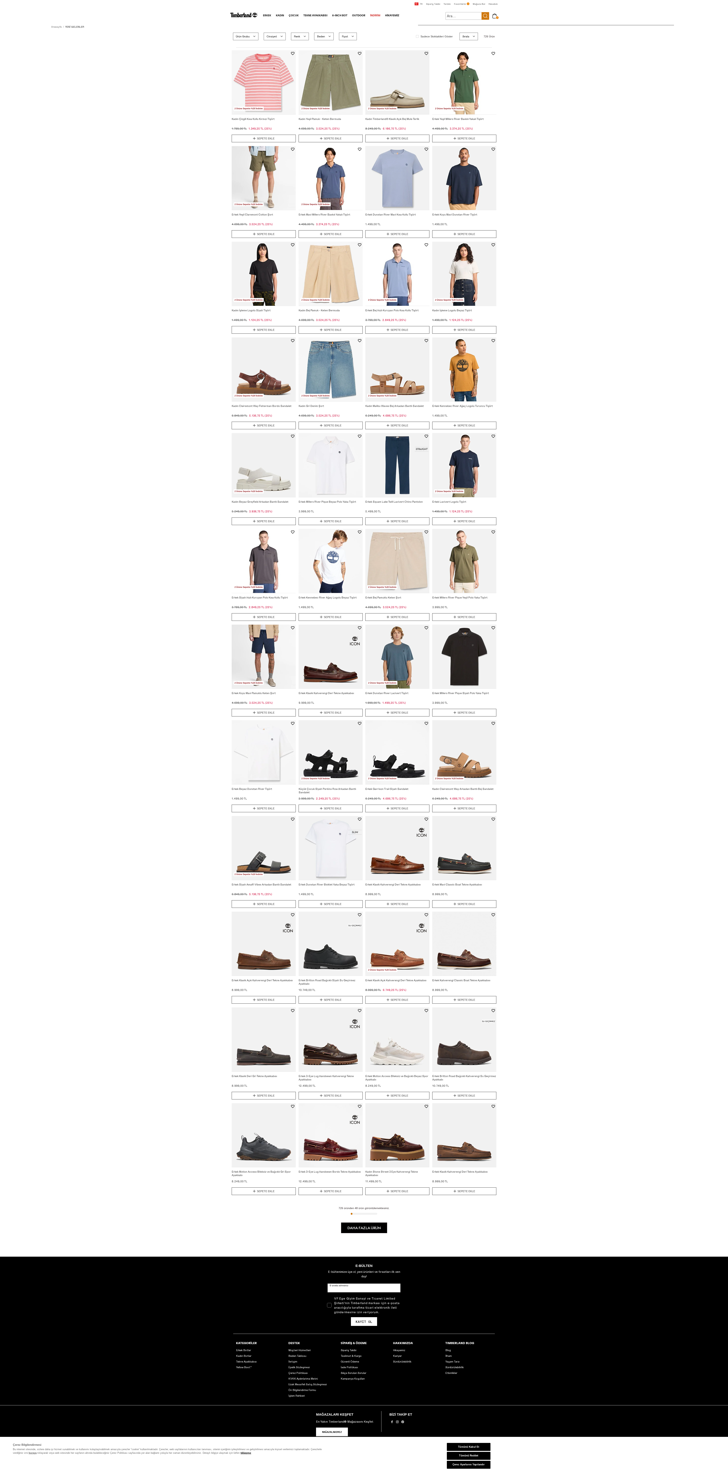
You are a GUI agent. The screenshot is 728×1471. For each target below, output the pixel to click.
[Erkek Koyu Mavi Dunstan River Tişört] (464, 178)
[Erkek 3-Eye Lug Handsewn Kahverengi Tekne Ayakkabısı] (331, 1039)
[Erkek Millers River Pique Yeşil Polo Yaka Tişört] (464, 561)
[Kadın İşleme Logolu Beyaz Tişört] (464, 274)
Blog (448, 1350)
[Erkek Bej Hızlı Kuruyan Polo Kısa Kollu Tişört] (397, 274)
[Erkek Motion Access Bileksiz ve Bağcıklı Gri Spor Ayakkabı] (264, 1135)
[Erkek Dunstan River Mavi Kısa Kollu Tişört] (397, 178)
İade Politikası (349, 1367)
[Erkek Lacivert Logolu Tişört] (464, 465)
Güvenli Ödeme (350, 1361)
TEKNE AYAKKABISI (315, 15)
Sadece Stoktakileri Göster (436, 36)
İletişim (292, 1361)
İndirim (375, 15)
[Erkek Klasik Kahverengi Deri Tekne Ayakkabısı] (331, 657)
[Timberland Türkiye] (244, 16)
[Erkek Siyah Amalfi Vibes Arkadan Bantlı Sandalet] (264, 848)
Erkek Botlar (243, 1350)
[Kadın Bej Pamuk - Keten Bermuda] (331, 274)
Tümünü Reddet (468, 1455)
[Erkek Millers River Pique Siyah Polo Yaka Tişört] (464, 657)
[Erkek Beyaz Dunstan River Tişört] (264, 752)
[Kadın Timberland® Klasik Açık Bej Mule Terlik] (397, 82)
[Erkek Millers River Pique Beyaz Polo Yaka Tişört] (331, 465)
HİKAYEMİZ (392, 15)
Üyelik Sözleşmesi (299, 1367)
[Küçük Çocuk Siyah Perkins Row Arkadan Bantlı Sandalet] (331, 752)
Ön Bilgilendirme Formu (302, 1390)
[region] (364, 1454)
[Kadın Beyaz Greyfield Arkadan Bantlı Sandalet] (264, 465)
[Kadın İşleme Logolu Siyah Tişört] (264, 274)
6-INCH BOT (339, 15)
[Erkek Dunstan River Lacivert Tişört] (397, 657)
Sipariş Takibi (348, 1350)
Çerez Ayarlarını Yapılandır (469, 1464)
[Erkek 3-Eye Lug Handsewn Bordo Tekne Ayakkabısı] (331, 1135)
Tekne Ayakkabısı (246, 1361)
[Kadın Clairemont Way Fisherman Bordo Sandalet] (264, 369)
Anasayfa (56, 26)
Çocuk (294, 15)
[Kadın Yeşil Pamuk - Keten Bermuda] (331, 82)
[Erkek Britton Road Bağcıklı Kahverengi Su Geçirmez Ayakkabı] (464, 1039)
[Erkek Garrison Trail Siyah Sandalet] (397, 752)
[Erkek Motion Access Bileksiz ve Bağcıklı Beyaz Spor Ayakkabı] (397, 1039)
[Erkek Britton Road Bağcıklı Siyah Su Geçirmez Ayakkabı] (331, 944)
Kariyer (397, 1355)
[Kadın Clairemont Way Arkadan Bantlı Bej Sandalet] (464, 752)
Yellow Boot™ (244, 1367)
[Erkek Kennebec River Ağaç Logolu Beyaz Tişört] (331, 561)
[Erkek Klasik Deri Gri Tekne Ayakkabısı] (264, 1039)
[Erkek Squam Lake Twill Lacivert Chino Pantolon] (397, 465)
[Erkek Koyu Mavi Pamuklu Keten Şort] (264, 657)
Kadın (280, 15)
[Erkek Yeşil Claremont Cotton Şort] (264, 178)
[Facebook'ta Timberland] (392, 1423)
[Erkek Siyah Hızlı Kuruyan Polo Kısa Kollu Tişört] (264, 561)
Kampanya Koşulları (353, 1378)
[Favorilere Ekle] (293, 54)
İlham (448, 1355)
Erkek (267, 15)
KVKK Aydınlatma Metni (303, 1378)
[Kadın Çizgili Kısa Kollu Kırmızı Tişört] (264, 82)
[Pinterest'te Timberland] (402, 1423)
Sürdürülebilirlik (402, 1361)
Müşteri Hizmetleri (299, 1350)
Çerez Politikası (298, 1372)
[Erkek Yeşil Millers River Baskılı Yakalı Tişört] (464, 82)
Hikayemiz (399, 1350)
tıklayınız (246, 1452)
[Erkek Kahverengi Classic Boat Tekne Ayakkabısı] (464, 944)
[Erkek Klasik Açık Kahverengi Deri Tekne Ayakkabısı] (264, 944)
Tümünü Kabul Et (468, 1447)
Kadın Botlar (243, 1355)
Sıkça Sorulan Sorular (353, 1372)
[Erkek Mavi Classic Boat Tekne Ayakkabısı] (464, 848)
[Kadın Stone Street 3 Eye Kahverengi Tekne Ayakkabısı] (397, 1135)
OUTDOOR (358, 15)
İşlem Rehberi (296, 1395)
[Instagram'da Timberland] (397, 1423)
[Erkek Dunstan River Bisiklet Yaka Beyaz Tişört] (331, 848)
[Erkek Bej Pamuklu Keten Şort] (397, 561)
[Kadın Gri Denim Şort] (331, 369)
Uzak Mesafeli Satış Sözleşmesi (307, 1384)
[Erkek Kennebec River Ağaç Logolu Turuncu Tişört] (464, 369)
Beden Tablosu (297, 1355)
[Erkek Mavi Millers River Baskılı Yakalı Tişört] (331, 178)
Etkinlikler (451, 1372)
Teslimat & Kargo (351, 1355)
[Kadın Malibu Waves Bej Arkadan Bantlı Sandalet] (397, 369)
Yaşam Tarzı (452, 1361)
